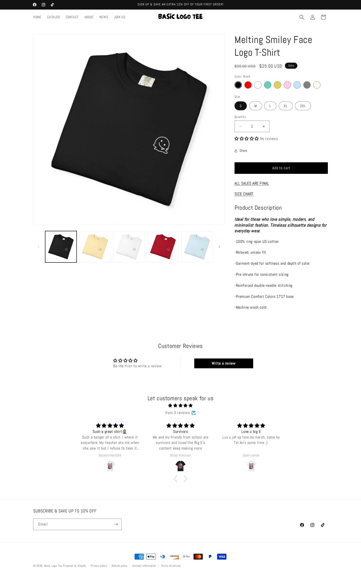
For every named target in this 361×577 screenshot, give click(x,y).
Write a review (224, 363)
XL (286, 106)
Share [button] (243, 150)
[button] (301, 17)
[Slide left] (38, 246)
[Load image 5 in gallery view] (197, 246)
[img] (180, 405)
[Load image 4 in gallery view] (163, 246)
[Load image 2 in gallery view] (95, 246)
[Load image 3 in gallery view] (129, 246)
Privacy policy (99, 565)
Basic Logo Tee (53, 565)
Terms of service (171, 565)
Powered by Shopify (74, 565)
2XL (303, 106)
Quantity (240, 117)
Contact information (144, 565)
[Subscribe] (116, 524)
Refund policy (119, 565)
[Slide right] (219, 246)
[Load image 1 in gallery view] (61, 246)
